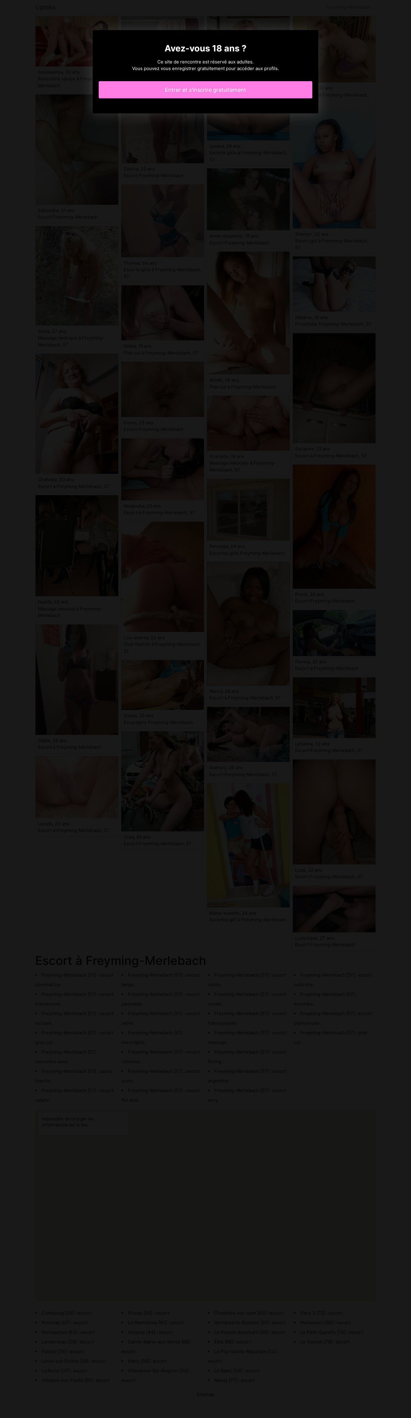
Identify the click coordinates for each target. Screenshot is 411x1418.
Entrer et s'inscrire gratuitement (205, 90)
